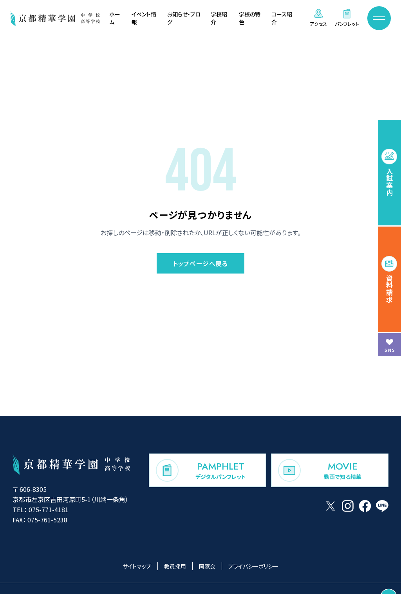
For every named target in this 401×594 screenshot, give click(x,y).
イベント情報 (144, 18)
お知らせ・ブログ (183, 18)
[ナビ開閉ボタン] (379, 18)
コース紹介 (281, 18)
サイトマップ (137, 566)
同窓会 (207, 566)
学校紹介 (219, 18)
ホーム (114, 18)
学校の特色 (249, 18)
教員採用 (175, 566)
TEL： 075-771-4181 (41, 509)
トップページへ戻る (200, 263)
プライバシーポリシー (253, 566)
